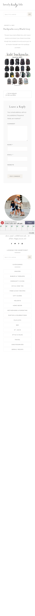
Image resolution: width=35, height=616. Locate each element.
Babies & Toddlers (17, 276)
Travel (17, 339)
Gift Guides (17, 295)
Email (10, 154)
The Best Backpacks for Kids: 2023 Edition (11, 94)
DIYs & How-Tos (17, 286)
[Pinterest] (19, 243)
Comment (11, 123)
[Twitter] (15, 243)
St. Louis (17, 330)
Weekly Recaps (17, 349)
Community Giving (17, 281)
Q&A (17, 325)
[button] (31, 4)
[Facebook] (12, 243)
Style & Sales (17, 334)
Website (10, 164)
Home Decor (17, 305)
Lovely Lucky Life (13, 5)
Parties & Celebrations (17, 315)
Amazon (17, 271)
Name (10, 144)
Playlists (17, 320)
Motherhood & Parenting (17, 310)
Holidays (17, 300)
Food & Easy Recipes (17, 291)
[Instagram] (22, 243)
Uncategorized (18, 344)
